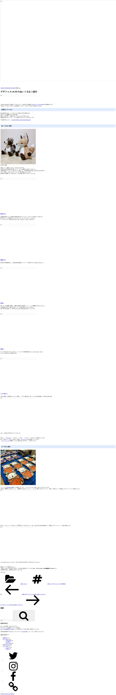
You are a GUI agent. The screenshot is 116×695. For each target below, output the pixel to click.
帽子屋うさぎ (3, 213)
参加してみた (24, 583)
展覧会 (7, 648)
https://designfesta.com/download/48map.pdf (21, 119)
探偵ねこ (2, 303)
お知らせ (49, 583)
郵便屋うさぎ (3, 259)
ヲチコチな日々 (4, 83)
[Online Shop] (13, 691)
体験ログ (5, 637)
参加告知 (63, 583)
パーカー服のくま (4, 393)
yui (19, 88)
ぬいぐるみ (8, 643)
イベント (8, 647)
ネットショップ (24, 439)
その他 (7, 641)
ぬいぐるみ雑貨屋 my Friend (7, 629)
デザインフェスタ (56, 583)
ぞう (21, 437)
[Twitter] (13, 660)
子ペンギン (8, 437)
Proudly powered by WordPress (7, 693)
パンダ (32, 437)
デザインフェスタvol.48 (38, 104)
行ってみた (6, 646)
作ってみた (6, 639)
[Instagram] (13, 670)
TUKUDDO (8, 487)
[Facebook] (13, 681)
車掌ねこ (2, 349)
